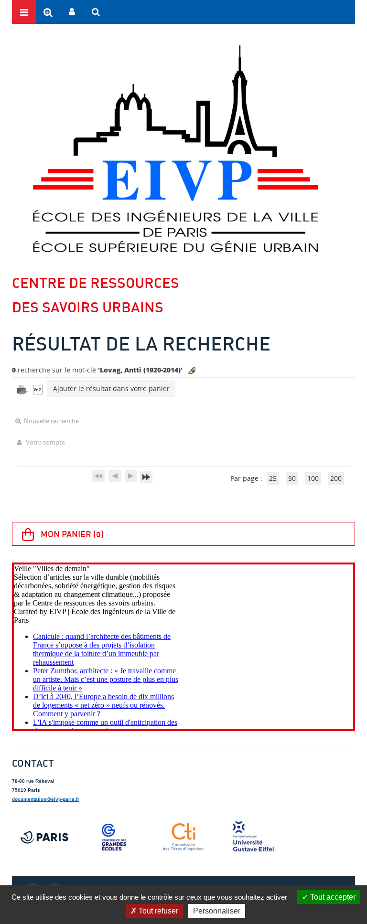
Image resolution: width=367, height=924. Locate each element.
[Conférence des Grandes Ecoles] (114, 837)
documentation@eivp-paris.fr (45, 799)
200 (336, 478)
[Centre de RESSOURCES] (175, 148)
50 (292, 478)
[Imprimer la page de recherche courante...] (22, 388)
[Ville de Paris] (44, 837)
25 (273, 478)
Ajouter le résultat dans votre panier (111, 388)
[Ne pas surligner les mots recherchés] (191, 370)
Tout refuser (157, 911)
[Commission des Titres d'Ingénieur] (183, 837)
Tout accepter (332, 897)
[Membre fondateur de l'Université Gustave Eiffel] (253, 837)
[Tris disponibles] (38, 388)
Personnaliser (216, 911)
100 (313, 478)
